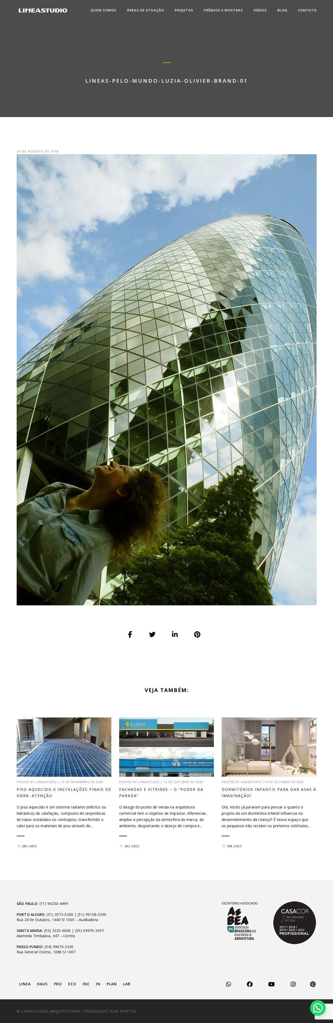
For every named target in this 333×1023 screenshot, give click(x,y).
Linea (25, 983)
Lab (126, 983)
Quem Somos (104, 10)
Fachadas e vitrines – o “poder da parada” (161, 792)
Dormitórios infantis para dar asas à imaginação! (269, 792)
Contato (307, 10)
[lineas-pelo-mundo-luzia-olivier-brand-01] (130, 634)
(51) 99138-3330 (92, 914)
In (98, 983)
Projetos (184, 10)
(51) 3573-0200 (60, 914)
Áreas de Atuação (145, 10)
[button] (318, 1008)
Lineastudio (46, 782)
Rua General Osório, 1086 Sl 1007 (46, 951)
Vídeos (260, 10)
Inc (86, 983)
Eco (72, 983)
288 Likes (234, 846)
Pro (58, 983)
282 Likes (132, 846)
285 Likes (29, 846)
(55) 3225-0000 (57, 930)
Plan (112, 983)
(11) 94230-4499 (54, 903)
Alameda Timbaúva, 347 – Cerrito (46, 935)
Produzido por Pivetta (110, 1011)
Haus (42, 983)
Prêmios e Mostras (223, 10)
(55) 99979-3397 (89, 930)
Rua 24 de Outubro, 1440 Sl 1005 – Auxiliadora (57, 919)
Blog (282, 10)
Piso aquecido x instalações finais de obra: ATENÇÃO (64, 792)
